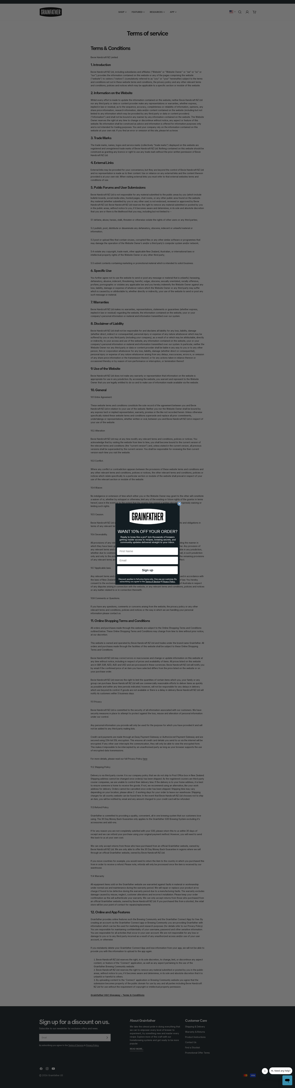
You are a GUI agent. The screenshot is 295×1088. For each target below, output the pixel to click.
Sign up (147, 570)
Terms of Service (152, 581)
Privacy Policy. (168, 581)
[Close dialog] (179, 503)
